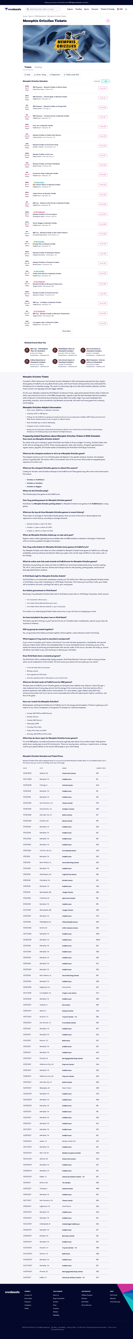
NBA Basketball (40, 16)
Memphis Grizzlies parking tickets (47, 504)
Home (25, 16)
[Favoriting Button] (108, 21)
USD (121, 9)
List (106, 81)
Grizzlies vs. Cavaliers (35, 483)
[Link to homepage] (13, 9)
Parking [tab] (38, 67)
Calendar (97, 81)
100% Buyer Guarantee (74, 2)
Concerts (94, 9)
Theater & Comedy (108, 9)
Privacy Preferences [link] (57, 1329)
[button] (27, 75)
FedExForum (97, 504)
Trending (78, 9)
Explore (70, 9)
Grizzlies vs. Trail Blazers (35, 480)
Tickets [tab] (28, 67)
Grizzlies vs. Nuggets (34, 486)
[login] (126, 9)
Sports (86, 9)
